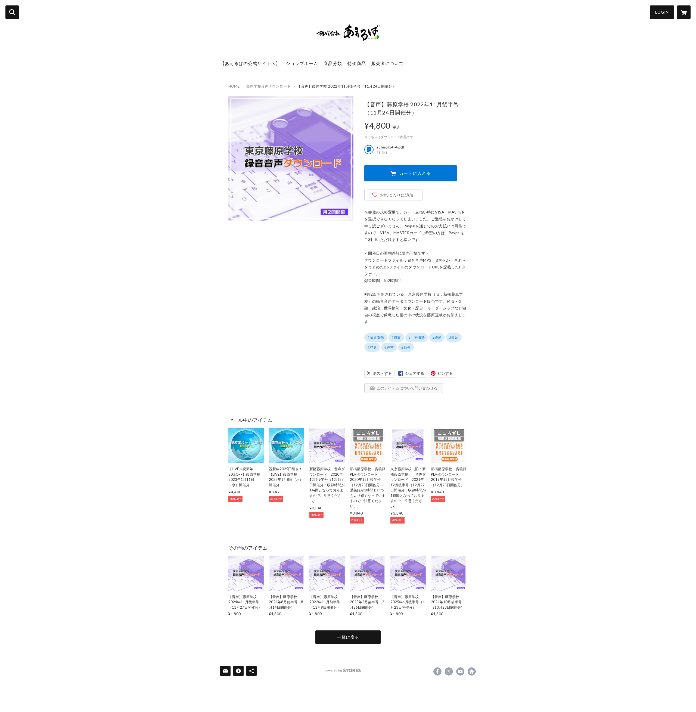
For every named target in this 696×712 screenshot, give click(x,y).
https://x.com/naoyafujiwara (449, 671)
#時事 (396, 337)
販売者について (387, 63)
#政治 (453, 337)
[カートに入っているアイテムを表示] (684, 12)
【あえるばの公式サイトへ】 (250, 63)
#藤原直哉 (376, 337)
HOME (234, 86)
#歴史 (372, 347)
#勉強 (406, 347)
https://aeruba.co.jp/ (472, 671)
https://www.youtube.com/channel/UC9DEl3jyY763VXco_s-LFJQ (460, 671)
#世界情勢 (416, 337)
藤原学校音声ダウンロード (268, 86)
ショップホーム (302, 63)
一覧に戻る (348, 637)
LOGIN (662, 12)
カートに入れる (415, 173)
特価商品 (356, 63)
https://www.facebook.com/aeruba (437, 671)
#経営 (389, 347)
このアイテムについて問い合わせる (407, 388)
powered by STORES (342, 670)
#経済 (437, 337)
